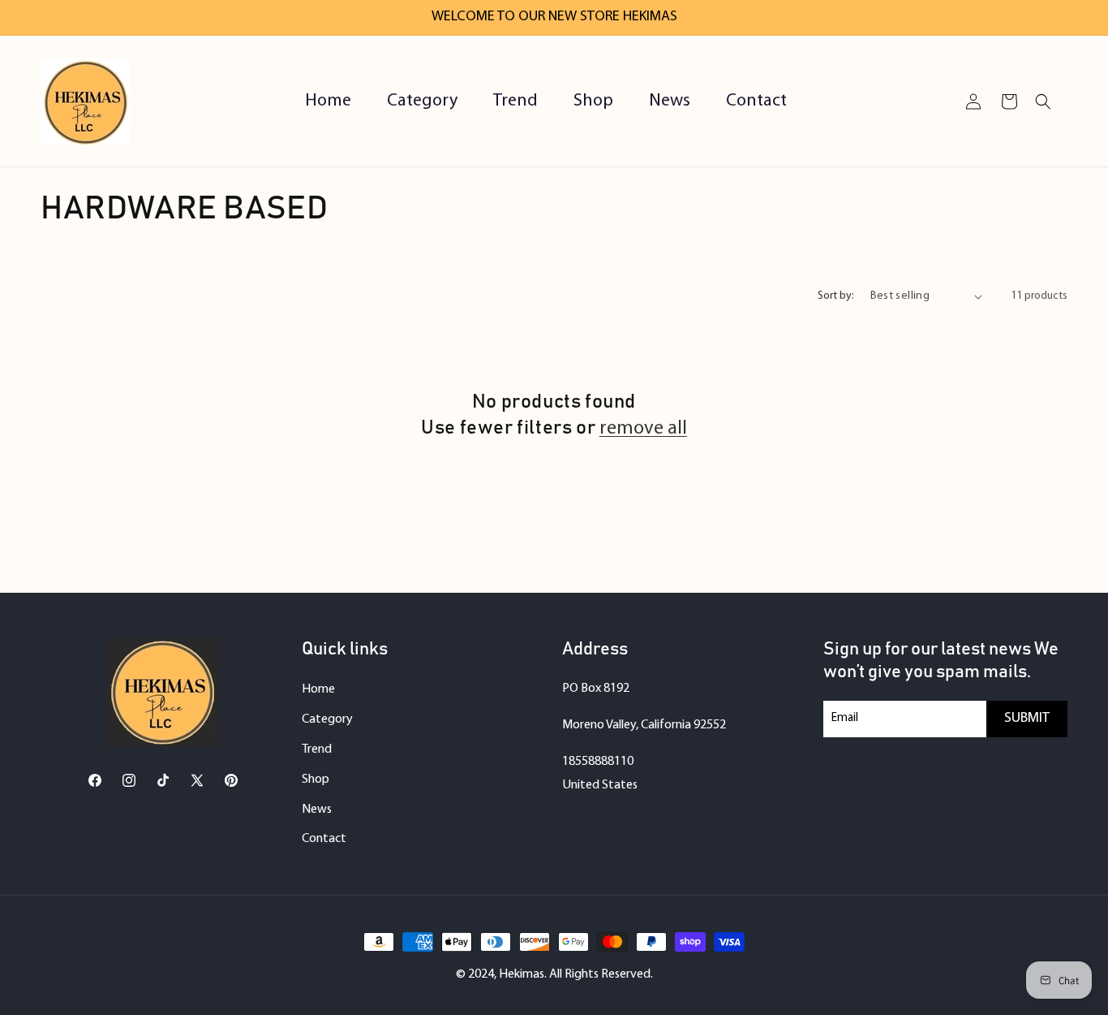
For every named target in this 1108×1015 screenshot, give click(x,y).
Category (327, 719)
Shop (315, 779)
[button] (1043, 101)
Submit (1027, 718)
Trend (317, 749)
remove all (643, 428)
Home (318, 689)
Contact (324, 838)
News (317, 809)
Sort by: (836, 296)
